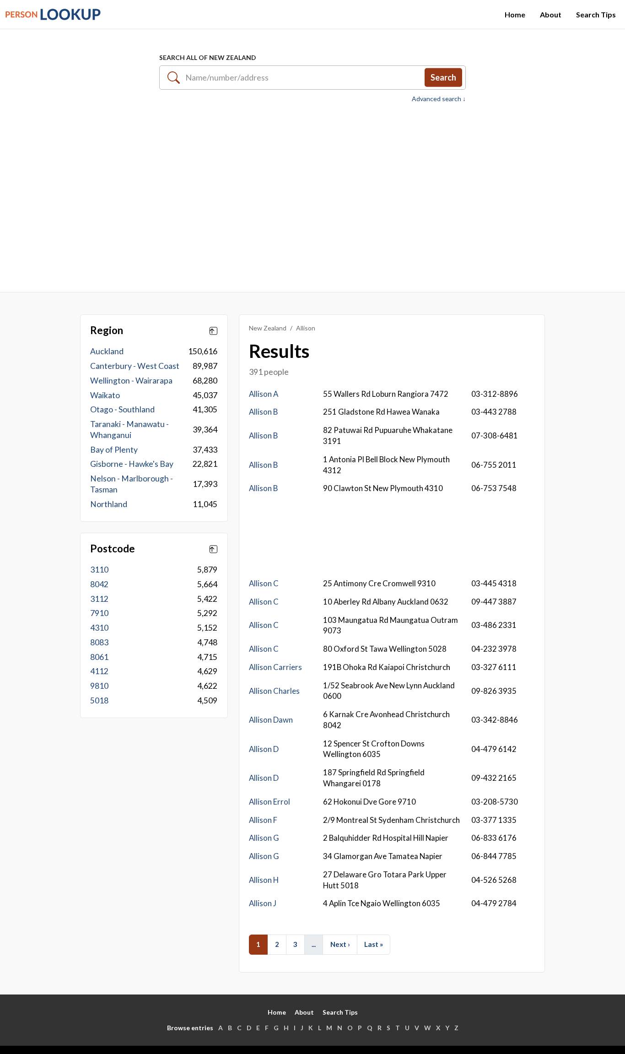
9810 (99, 686)
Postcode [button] (112, 549)
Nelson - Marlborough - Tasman (131, 484)
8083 (99, 642)
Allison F (263, 820)
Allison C (264, 583)
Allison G (264, 838)
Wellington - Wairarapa (131, 380)
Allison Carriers (275, 667)
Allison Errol (269, 801)
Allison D (264, 749)
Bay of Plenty (114, 449)
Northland (108, 504)
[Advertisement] (312, 193)
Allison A (263, 394)
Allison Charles (274, 691)
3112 (99, 599)
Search (443, 77)
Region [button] (106, 330)
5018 (99, 700)
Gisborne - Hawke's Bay (131, 464)
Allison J (262, 903)
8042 (99, 584)
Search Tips (596, 14)
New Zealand (267, 328)
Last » (373, 944)
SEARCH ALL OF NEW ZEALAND (207, 57)
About (550, 14)
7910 (99, 613)
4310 (99, 627)
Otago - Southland (122, 409)
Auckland (107, 351)
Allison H (264, 880)
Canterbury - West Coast (134, 366)
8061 (99, 657)
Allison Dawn (271, 719)
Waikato (105, 395)
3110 (99, 569)
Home (515, 14)
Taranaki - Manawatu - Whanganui (129, 429)
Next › (340, 944)
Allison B (263, 411)
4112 (99, 671)
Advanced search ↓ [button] (439, 99)
